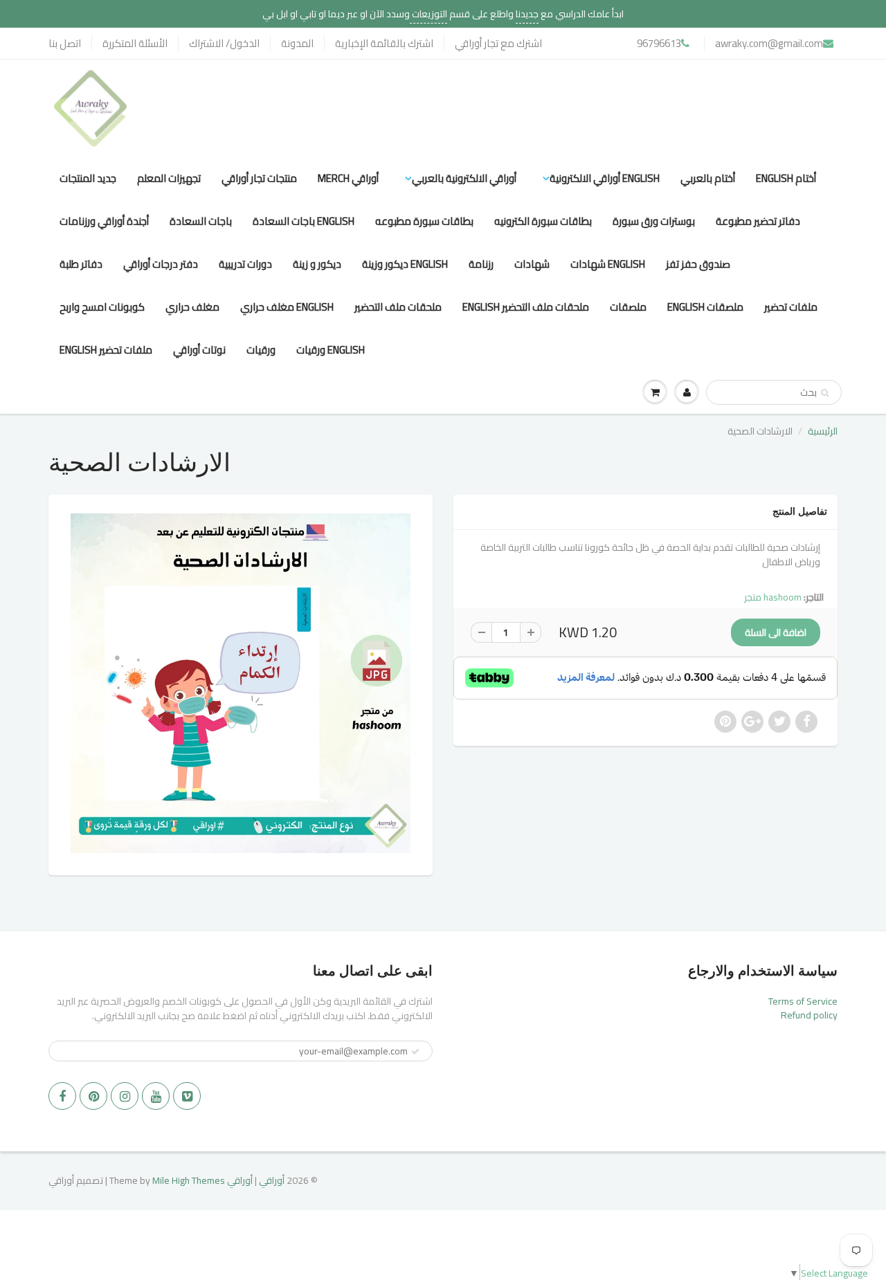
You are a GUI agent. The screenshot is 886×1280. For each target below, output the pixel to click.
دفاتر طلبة (81, 264)
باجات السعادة (201, 221)
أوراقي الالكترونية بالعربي (464, 178)
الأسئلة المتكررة (135, 43)
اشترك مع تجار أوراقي (498, 43)
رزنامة (481, 264)
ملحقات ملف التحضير (398, 307)
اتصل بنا (64, 43)
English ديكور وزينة (405, 264)
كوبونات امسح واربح (102, 307)
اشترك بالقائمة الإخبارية (384, 43)
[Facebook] (62, 1096)
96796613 (659, 43)
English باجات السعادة (303, 221)
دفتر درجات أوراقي (160, 264)
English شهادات (607, 264)
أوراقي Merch (348, 178)
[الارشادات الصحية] (240, 683)
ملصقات (628, 307)
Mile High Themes (188, 1180)
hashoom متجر (773, 597)
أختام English (786, 178)
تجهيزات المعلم (169, 178)
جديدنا (527, 14)
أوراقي (271, 1180)
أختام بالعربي (707, 178)
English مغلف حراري (287, 307)
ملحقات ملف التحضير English (525, 307)
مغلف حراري (192, 307)
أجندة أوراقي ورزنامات (104, 221)
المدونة (297, 43)
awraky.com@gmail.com (769, 43)
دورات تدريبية (245, 264)
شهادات (532, 264)
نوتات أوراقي (199, 350)
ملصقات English (705, 307)
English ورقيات (330, 350)
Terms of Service (803, 1001)
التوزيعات (428, 14)
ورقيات (260, 350)
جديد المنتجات (88, 178)
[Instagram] (124, 1096)
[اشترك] (415, 1052)
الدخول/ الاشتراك (224, 43)
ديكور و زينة (317, 264)
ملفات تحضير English (106, 350)
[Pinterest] (93, 1096)
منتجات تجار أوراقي (259, 178)
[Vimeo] (187, 1096)
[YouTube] (156, 1096)
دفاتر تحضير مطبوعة (758, 221)
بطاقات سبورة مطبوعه (424, 221)
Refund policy (809, 1015)
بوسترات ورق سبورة (654, 221)
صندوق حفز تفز (698, 264)
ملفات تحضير (790, 307)
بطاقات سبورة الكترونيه (543, 221)
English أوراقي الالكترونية (605, 178)
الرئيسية (823, 431)
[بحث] (824, 393)
